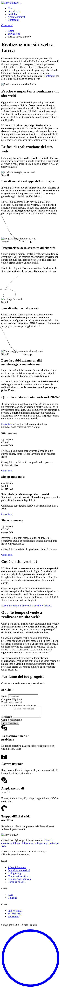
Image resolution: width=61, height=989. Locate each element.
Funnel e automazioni (19, 870)
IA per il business (24, 843)
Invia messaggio (10, 723)
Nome (4, 696)
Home (11, 8)
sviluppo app (40, 843)
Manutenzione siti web (19, 876)
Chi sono (12, 897)
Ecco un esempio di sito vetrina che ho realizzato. (26, 605)
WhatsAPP (13, 916)
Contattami (13, 19)
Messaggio (6, 716)
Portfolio (12, 14)
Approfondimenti (17, 17)
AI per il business (17, 867)
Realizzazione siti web (19, 879)
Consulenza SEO (17, 882)
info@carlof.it (15, 910)
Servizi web (14, 11)
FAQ (10, 894)
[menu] (20, 3)
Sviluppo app (14, 873)
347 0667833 (14, 913)
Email (4, 702)
